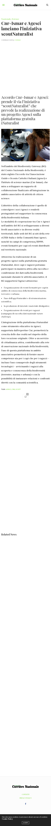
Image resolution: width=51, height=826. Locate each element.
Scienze (15, 19)
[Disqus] (25, 437)
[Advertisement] (25, 66)
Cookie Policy (7, 819)
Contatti (25, 794)
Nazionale (6, 19)
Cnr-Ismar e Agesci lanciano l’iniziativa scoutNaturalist (21, 28)
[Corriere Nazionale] (25, 5)
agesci (8, 389)
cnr (13, 389)
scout (18, 389)
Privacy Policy (26, 798)
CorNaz (17, 40)
